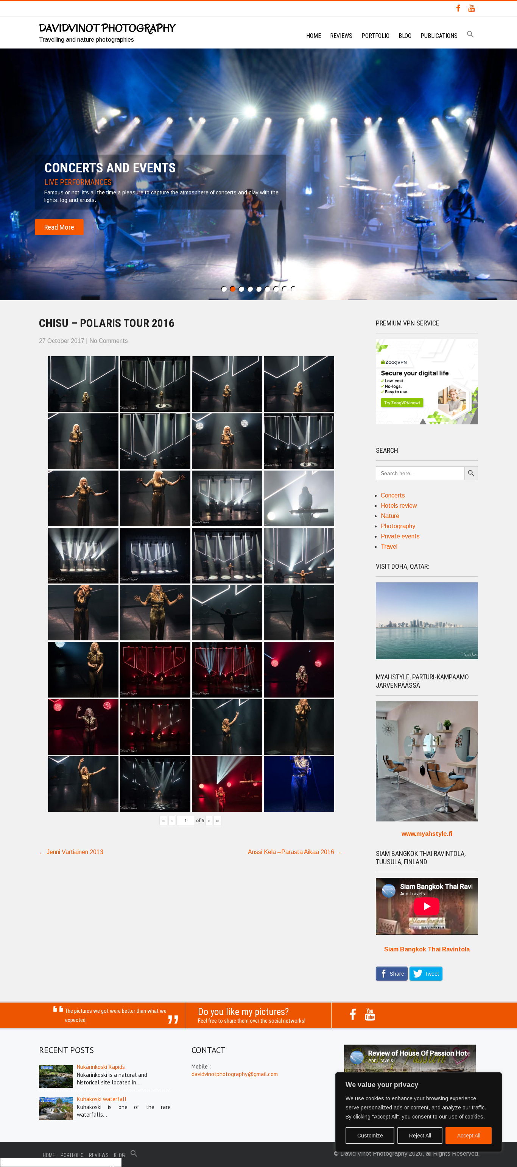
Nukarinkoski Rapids (101, 1066)
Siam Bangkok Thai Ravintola (427, 949)
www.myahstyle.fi (427, 834)
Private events (400, 536)
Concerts (393, 495)
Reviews (341, 35)
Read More (59, 227)
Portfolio (375, 35)
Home (313, 35)
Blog (405, 35)
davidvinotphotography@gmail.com (235, 1074)
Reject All (420, 1136)
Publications (439, 35)
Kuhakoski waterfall (101, 1099)
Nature (390, 516)
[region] (418, 1112)
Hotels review (399, 505)
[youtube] (471, 8)
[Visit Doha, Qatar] (427, 657)
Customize (370, 1136)
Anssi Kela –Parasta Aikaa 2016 (295, 852)
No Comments (108, 341)
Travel (389, 546)
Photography (398, 526)
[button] (470, 35)
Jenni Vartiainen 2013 (71, 852)
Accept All (468, 1136)
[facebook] (458, 8)
